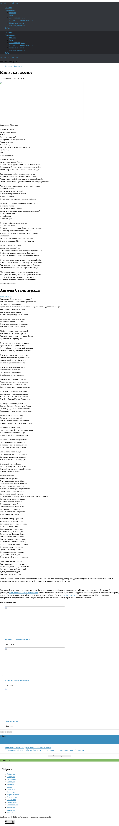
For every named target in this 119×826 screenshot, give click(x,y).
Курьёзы (10, 784)
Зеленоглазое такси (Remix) (18, 639)
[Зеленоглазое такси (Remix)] (35, 634)
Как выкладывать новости (21, 20)
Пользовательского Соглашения (23, 592)
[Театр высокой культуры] (35, 675)
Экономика (12, 802)
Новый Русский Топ (9, 3)
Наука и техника (14, 794)
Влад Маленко (6, 296)
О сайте (12, 12)
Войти (7, 28)
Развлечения (12, 804)
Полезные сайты (16, 23)
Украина (11, 810)
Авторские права (17, 17)
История (11, 776)
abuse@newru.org (68, 595)
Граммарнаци (11, 721)
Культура (18, 66)
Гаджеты (11, 789)
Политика (11, 799)
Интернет (11, 792)
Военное (8, 66)
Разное (10, 812)
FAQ (11, 15)
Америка (11, 807)
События (11, 774)
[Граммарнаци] (35, 716)
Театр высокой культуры (17, 680)
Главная (8, 7)
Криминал (11, 779)
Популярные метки (17, 25)
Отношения (12, 797)
